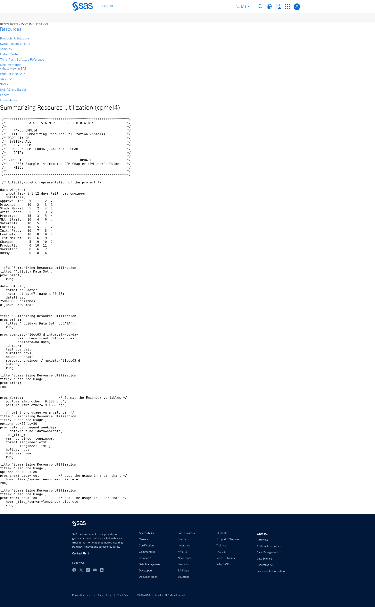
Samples (6, 49)
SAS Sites (287, 6)
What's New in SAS (13, 68)
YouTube (95, 570)
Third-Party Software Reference (22, 59)
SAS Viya (6, 79)
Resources (10, 29)
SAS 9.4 (5, 84)
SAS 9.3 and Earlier (13, 89)
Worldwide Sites (269, 6)
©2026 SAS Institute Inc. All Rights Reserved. (161, 595)
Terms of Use (104, 595)
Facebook (74, 570)
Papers (5, 95)
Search (260, 6)
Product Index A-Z (12, 74)
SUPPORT (108, 6)
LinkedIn (88, 570)
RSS (102, 570)
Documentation (10, 65)
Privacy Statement (81, 595)
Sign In (297, 6)
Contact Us (278, 6)
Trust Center (124, 595)
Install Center (9, 54)
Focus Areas (8, 100)
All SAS (241, 6)
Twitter (81, 570)
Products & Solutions (15, 38)
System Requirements (15, 44)
